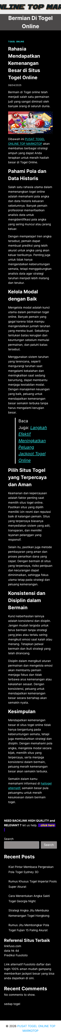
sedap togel (12, 1004)
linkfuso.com (12, 946)
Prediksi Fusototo (16, 955)
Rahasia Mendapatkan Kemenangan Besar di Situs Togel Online (24, 63)
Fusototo (29, 964)
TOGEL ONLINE (16, 41)
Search (9, 839)
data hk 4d (11, 950)
